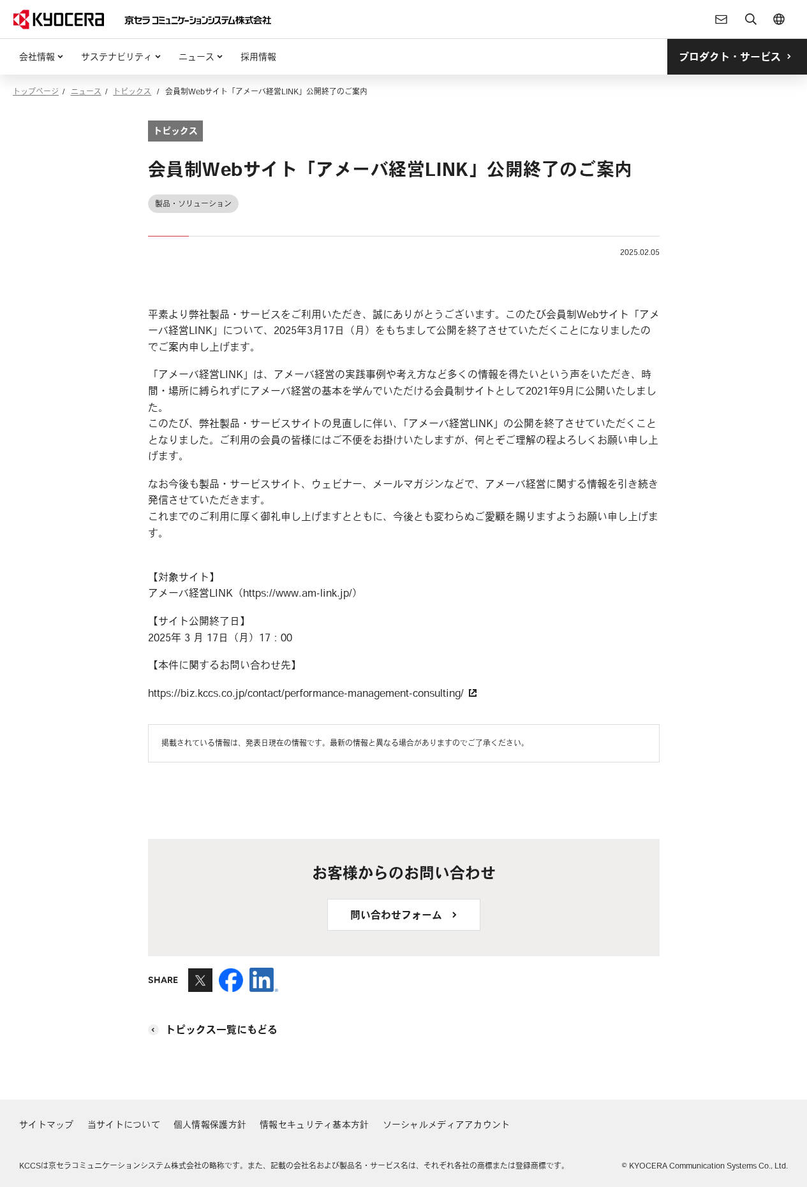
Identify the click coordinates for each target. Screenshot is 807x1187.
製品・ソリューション (193, 203)
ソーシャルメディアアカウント (446, 1124)
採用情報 (258, 56)
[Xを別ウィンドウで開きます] (200, 986)
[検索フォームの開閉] (750, 19)
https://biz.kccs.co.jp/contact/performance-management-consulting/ (307, 693)
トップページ (36, 91)
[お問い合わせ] (721, 19)
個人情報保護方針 (210, 1124)
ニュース (196, 56)
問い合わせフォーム (396, 915)
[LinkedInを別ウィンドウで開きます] (263, 986)
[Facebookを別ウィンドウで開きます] (231, 986)
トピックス (132, 91)
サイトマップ (46, 1124)
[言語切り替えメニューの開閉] (779, 19)
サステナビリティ (116, 56)
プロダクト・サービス (730, 57)
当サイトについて (123, 1124)
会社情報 (37, 56)
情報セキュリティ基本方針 (314, 1124)
